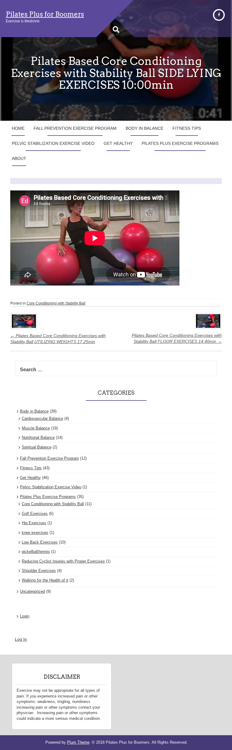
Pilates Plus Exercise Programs (180, 143)
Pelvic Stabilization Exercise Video (53, 143)
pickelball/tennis (36, 551)
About (19, 158)
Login (24, 616)
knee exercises (35, 532)
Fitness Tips (186, 128)
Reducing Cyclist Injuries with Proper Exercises (63, 561)
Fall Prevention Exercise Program (75, 128)
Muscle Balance (36, 428)
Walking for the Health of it (45, 580)
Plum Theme (78, 742)
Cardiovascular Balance (42, 418)
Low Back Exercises (40, 542)
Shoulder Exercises (39, 570)
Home (18, 128)
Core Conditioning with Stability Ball (56, 303)
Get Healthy (118, 143)
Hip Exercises (34, 523)
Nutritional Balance (38, 437)
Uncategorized (32, 591)
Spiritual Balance (36, 447)
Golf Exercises (35, 513)
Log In (21, 639)
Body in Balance (144, 128)
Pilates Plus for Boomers (45, 14)
